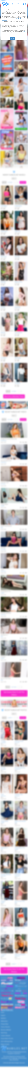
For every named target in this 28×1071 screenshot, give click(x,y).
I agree (12, 38)
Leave (25, 38)
